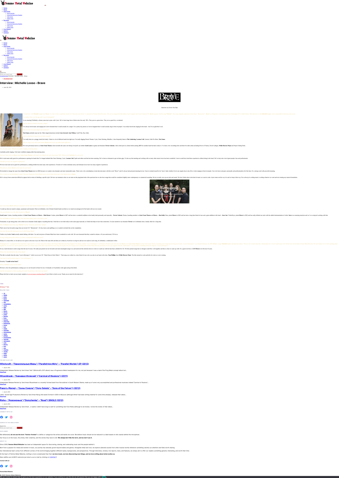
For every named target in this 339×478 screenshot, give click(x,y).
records (6, 339)
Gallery (6, 31)
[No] (106, 477)
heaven (6, 320)
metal (5, 328)
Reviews (6, 20)
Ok (104, 477)
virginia (6, 350)
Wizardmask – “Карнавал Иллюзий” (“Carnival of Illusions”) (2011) (34, 376)
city (5, 302)
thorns (6, 344)
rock (5, 343)
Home (5, 8)
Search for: (3, 72)
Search (19, 74)
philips (6, 335)
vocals (6, 351)
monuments (7, 332)
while (5, 355)
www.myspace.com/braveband (36, 274)
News (5, 10)
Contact (6, 32)
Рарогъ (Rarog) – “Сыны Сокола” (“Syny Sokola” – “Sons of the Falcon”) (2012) (40, 388)
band (5, 298)
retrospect (7, 341)
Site (8, 287)
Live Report (7, 29)
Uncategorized (4, 76)
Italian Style (10, 18)
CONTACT (53, 457)
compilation (7, 304)
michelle (6, 330)
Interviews (7, 11)
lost (5, 327)
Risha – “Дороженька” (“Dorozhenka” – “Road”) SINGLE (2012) (31, 400)
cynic (5, 306)
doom (5, 311)
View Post (3, 372)
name (5, 334)
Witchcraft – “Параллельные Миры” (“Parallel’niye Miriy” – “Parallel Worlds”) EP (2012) (44, 364)
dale (5, 307)
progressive (7, 337)
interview (6, 321)
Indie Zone (10, 17)
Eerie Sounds (10, 13)
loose (5, 325)
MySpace (2, 287)
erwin (5, 314)
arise (5, 297)
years (5, 357)
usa (5, 348)
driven (5, 313)
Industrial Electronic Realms (14, 15)
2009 (5, 295)
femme (6, 316)
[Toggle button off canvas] (45, 5)
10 (4, 293)
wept (5, 353)
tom (5, 346)
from (5, 318)
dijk (5, 309)
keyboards (7, 323)
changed (6, 300)
